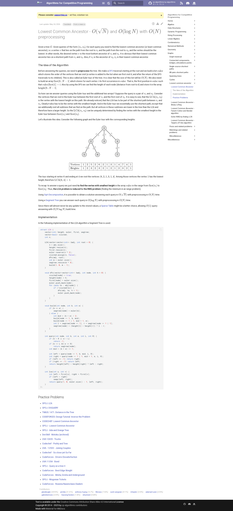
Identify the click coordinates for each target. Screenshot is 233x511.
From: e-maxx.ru (79, 24)
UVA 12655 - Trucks (51, 439)
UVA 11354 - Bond (50, 461)
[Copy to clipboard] (160, 229)
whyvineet (87, 495)
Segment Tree (52, 200)
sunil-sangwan (116, 492)
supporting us (60, 15)
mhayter (133, 492)
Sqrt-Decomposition (53, 194)
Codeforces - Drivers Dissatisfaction (59, 457)
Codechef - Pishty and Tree (55, 443)
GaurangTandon (67, 495)
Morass (99, 492)
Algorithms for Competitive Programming (69, 3)
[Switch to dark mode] (108, 3)
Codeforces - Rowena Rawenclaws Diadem (62, 484)
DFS (111, 71)
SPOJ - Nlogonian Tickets (54, 479)
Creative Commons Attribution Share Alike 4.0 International (88, 502)
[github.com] (184, 504)
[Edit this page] (161, 23)
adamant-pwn (151, 492)
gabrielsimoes (47, 495)
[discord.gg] (189, 504)
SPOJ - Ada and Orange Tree (55, 430)
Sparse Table (107, 206)
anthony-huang (81, 492)
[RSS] (181, 3)
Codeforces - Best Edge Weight (57, 470)
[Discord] (187, 3)
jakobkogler (46, 492)
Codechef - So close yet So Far (56, 452)
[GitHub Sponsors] (194, 3)
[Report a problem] (157, 23)
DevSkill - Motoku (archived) (55, 434)
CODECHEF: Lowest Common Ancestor (60, 421)
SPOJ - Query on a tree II (53, 466)
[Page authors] (153, 23)
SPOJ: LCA (47, 403)
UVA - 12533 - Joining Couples (56, 448)
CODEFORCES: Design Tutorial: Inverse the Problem (66, 417)
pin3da (63, 492)
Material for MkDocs (55, 508)
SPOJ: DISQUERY (50, 408)
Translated (67, 24)
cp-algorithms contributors (74, 505)
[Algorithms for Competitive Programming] (39, 3)
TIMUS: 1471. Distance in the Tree (58, 412)
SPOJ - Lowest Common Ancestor (58, 426)
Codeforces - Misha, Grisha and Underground (63, 475)
